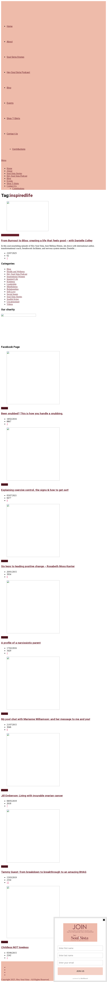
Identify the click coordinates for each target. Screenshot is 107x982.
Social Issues (12, 294)
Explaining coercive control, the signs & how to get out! (35, 490)
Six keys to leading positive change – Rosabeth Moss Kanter (38, 566)
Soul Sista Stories (15, 57)
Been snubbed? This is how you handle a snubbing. (32, 413)
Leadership (11, 284)
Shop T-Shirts (13, 118)
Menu (3, 160)
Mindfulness (12, 286)
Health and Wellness (10, 235)
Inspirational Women (16, 276)
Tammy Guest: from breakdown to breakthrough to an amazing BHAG (43, 872)
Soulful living (13, 299)
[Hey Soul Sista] (2, 163)
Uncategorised (13, 301)
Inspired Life (12, 279)
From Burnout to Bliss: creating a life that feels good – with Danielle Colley (46, 240)
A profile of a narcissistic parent (21, 642)
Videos (10, 304)
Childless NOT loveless (15, 947)
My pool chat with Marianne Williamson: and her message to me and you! (45, 719)
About (10, 41)
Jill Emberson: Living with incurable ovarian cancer (32, 795)
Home (10, 26)
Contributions (18, 149)
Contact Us (12, 133)
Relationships (13, 289)
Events (10, 103)
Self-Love (11, 291)
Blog (9, 87)
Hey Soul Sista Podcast (18, 72)
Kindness (11, 281)
